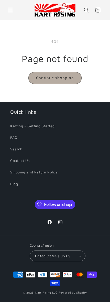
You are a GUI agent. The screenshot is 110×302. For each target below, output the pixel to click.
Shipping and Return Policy (34, 172)
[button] (10, 10)
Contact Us (20, 160)
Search (16, 149)
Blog (14, 184)
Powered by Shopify (73, 292)
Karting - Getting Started (32, 126)
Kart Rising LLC (46, 292)
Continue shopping (55, 78)
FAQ (13, 137)
